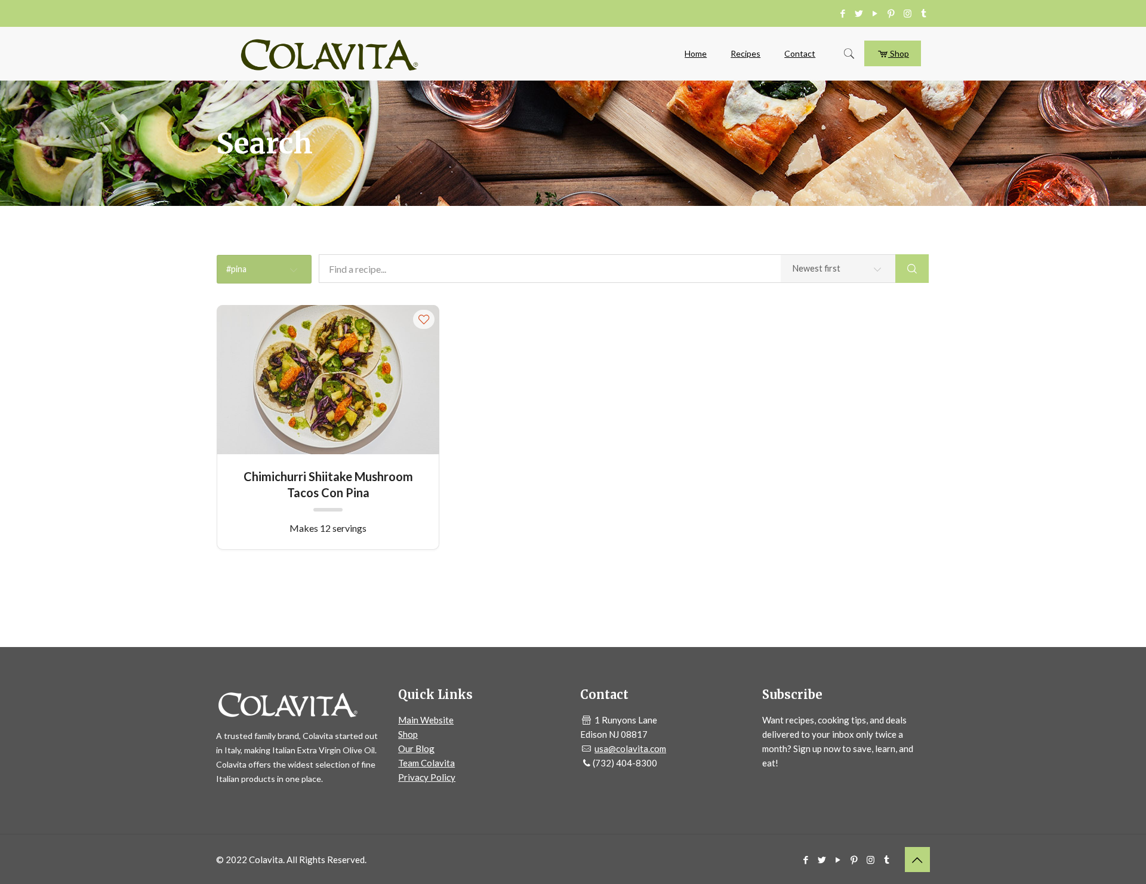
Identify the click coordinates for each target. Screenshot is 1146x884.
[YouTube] (875, 13)
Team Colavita (426, 762)
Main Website (426, 719)
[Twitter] (859, 13)
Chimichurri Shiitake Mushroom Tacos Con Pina (328, 483)
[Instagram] (907, 13)
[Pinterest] (891, 13)
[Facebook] (843, 13)
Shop (898, 53)
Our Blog (416, 748)
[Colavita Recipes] (329, 54)
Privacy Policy (426, 777)
